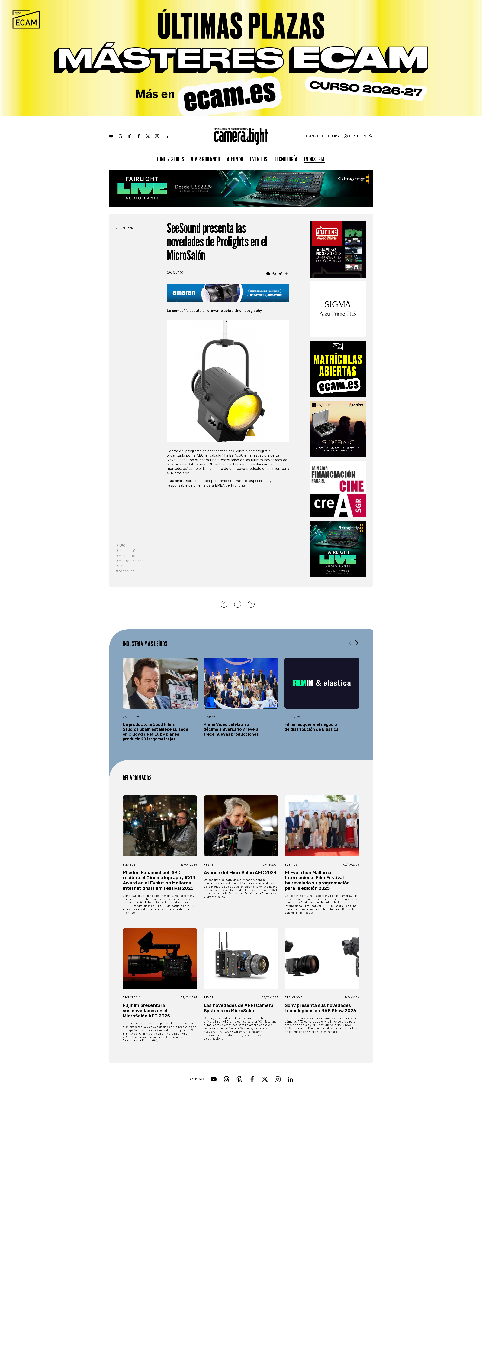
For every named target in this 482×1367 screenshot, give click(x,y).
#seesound (125, 571)
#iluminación (127, 551)
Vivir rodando (205, 159)
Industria (314, 159)
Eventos (258, 159)
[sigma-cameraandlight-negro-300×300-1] (338, 309)
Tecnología (285, 159)
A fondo (235, 159)
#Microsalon (126, 556)
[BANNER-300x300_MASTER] (338, 249)
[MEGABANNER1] (241, 58)
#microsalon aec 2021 (129, 563)
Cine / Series (170, 159)
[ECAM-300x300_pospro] (338, 369)
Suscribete (316, 136)
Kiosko (336, 136)
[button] (356, 643)
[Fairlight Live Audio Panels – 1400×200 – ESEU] (241, 188)
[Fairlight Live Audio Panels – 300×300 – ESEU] (338, 549)
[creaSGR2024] (338, 489)
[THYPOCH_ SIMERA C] (338, 429)
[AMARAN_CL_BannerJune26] (228, 293)
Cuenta (353, 136)
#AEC (120, 546)
